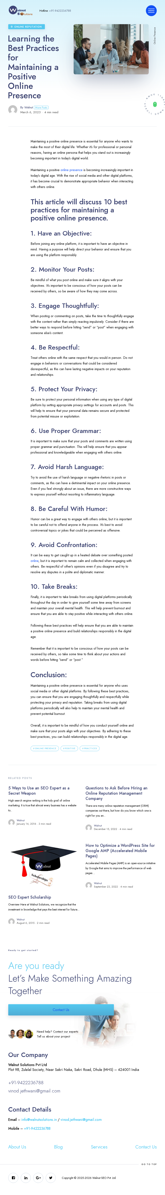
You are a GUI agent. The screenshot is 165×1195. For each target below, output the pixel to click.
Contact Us (61, 1009)
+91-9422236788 (60, 11)
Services (99, 1146)
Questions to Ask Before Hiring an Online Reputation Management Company (116, 793)
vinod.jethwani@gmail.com (34, 1090)
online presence (71, 170)
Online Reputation (28, 27)
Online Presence (45, 748)
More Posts (41, 107)
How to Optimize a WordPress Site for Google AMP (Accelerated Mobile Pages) (120, 851)
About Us (17, 1146)
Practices (90, 748)
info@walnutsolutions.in (39, 1119)
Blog (58, 1146)
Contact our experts (65, 1031)
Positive (70, 748)
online (34, 561)
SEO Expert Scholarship (29, 897)
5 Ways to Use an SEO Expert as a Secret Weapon (38, 790)
